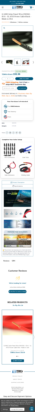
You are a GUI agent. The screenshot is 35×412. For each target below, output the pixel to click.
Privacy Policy (17, 376)
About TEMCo (17, 379)
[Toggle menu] (5, 7)
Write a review (23, 22)
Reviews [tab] (6, 261)
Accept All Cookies (17, 409)
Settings (5, 409)
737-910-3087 (20, 3)
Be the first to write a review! (17, 291)
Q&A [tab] (13, 261)
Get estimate (22, 88)
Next (33, 62)
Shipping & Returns (17, 382)
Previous (2, 62)
